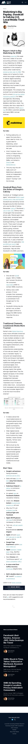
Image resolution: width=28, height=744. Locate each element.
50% (17, 478)
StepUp (8, 162)
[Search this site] (22, 2)
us (7, 597)
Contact (14, 733)
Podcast (14, 729)
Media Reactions (17, 331)
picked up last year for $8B (12, 72)
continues (9, 569)
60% (7, 481)
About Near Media (14, 731)
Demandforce (10, 164)
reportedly (9, 284)
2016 (16, 275)
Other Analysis (14, 727)
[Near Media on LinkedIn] (12, 719)
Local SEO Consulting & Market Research (14, 723)
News (4, 8)
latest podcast (16, 582)
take (14, 493)
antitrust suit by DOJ (13, 475)
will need (9, 520)
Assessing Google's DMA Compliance (14, 725)
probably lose (10, 510)
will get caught (18, 525)
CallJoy (13, 208)
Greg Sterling (12, 26)
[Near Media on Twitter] (15, 719)
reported (14, 56)
